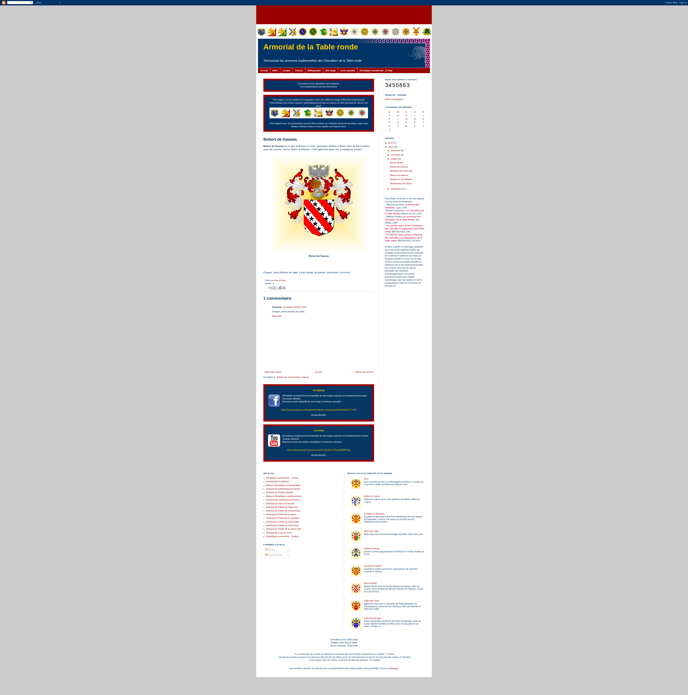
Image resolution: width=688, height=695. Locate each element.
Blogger (394, 668)
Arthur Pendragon (372, 618)
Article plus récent (273, 372)
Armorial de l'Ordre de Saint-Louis (282, 525)
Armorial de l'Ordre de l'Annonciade (283, 511)
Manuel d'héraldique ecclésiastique (283, 485)
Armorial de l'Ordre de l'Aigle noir (282, 507)
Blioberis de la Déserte (401, 171)
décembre (396, 150)
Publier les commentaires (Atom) (293, 377)
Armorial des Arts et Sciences (280, 503)
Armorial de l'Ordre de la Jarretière (283, 518)
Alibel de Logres (372, 496)
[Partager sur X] (277, 288)
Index (275, 70)
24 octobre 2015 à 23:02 (295, 307)
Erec (366, 479)
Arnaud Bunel (279, 280)
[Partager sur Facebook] (280, 288)
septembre (396, 189)
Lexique (286, 70)
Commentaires (274, 555)
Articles (271, 549)
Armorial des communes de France (283, 500)
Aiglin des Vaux (371, 600)
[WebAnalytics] (270, 566)
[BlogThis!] (274, 288)
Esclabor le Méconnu (374, 514)
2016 (391, 143)
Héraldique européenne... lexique (282, 536)
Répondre (277, 316)
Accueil (264, 70)
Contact (299, 70)
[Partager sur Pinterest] (284, 288)
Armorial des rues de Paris (279, 533)
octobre (394, 159)
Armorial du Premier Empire (279, 492)
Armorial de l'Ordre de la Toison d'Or (283, 529)
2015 (391, 147)
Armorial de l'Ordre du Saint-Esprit (282, 522)
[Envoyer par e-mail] (270, 288)
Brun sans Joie (371, 531)
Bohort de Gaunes (399, 167)
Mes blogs (330, 70)
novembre (396, 155)
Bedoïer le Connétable (401, 179)
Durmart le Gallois (373, 566)
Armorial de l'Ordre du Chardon (281, 514)
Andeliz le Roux (371, 548)
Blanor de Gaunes (399, 175)
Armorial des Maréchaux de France (283, 489)
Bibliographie (314, 70)
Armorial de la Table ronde (310, 47)
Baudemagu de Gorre (400, 183)
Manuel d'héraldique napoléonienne (284, 496)
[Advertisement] (344, 14)
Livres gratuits (347, 70)
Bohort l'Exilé (396, 162)
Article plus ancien (364, 372)
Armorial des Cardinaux (277, 481)
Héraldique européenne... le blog (376, 70)
